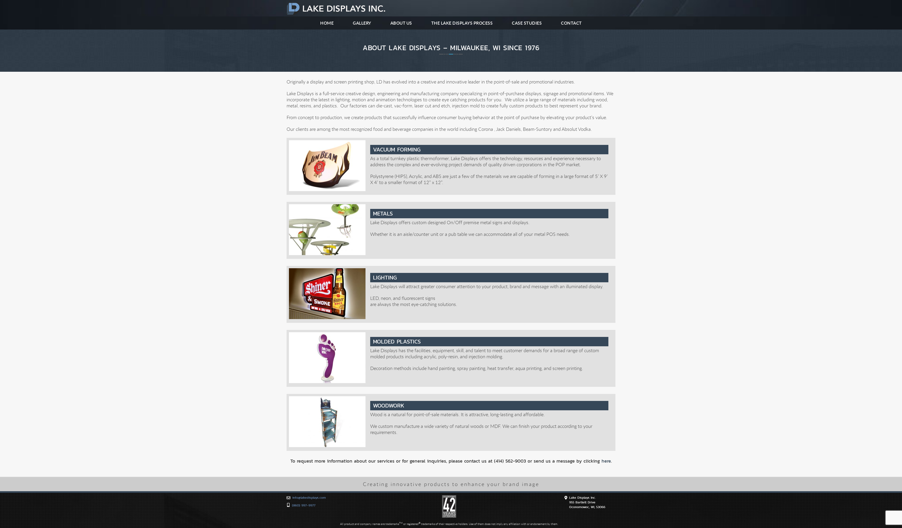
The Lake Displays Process (462, 23)
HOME (327, 23)
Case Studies (527, 23)
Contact (571, 23)
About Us (401, 23)
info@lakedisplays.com (309, 497)
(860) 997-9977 (303, 505)
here (606, 461)
